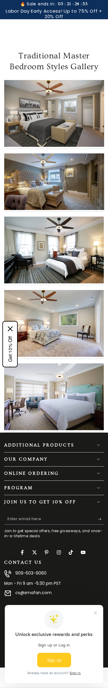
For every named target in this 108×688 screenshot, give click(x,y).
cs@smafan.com (33, 593)
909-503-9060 (30, 573)
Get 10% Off (10, 349)
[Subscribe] (101, 519)
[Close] (10, 328)
